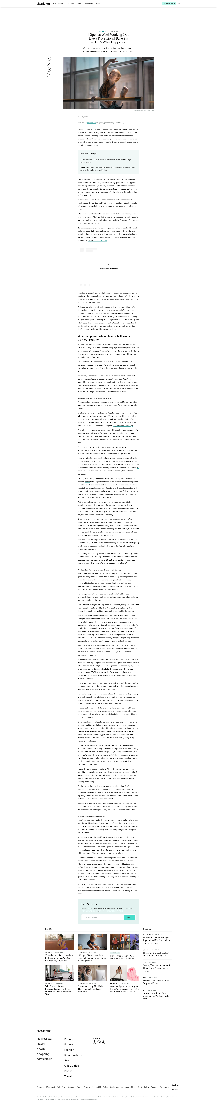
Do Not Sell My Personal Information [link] (153, 1087)
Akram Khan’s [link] (97, 240)
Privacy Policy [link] (75, 1099)
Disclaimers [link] (114, 1087)
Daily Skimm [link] (58, 3)
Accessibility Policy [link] (100, 1087)
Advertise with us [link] (128, 1087)
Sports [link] (80, 3)
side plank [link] (104, 471)
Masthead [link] (50, 1087)
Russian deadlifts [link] (94, 708)
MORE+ (98, 3)
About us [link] (41, 1087)
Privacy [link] (87, 1087)
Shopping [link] (89, 3)
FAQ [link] (58, 1087)
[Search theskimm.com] (179, 3)
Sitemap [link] (175, 1089)
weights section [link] (114, 611)
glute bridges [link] (99, 488)
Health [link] (71, 3)
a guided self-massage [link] (123, 425)
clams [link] (87, 481)
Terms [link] (79, 1087)
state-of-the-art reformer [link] (99, 529)
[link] (44, 3)
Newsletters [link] (44, 1059)
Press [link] (64, 1087)
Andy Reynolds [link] (115, 619)
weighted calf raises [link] (95, 745)
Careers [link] (71, 1087)
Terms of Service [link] (87, 1099)
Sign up (129, 917)
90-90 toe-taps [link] (93, 458)
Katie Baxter (91, 123)
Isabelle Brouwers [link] (120, 220)
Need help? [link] (176, 1085)
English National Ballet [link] (90, 223)
